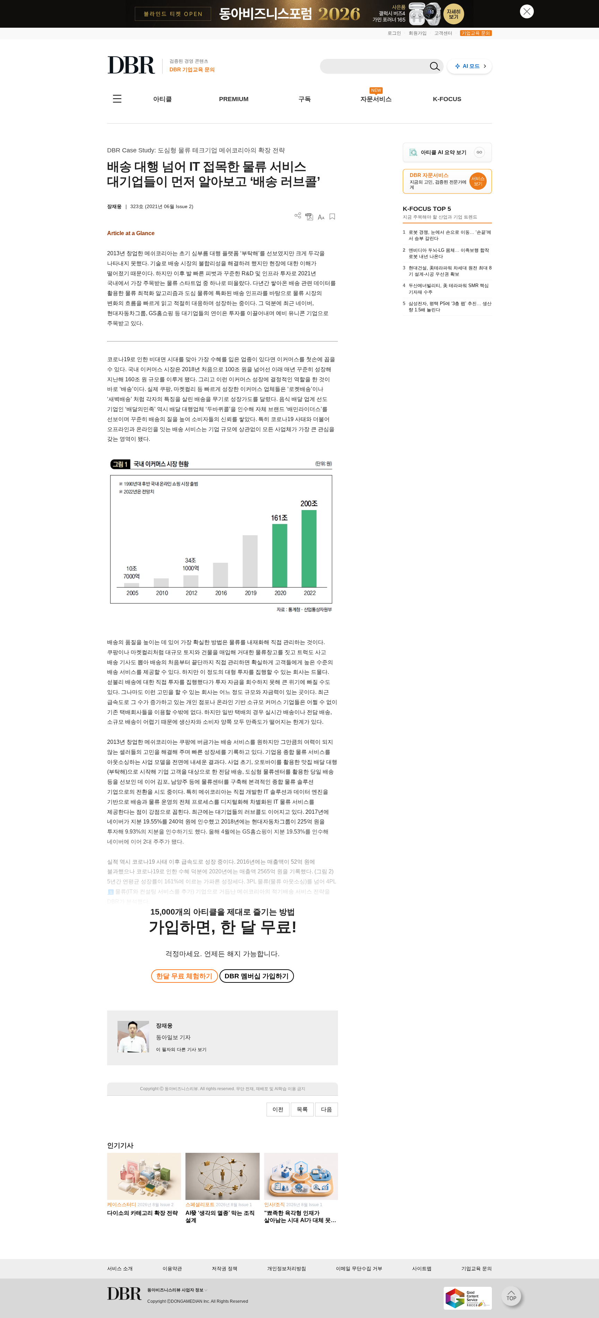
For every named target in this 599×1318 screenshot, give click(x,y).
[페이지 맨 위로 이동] (513, 1298)
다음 (326, 1109)
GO (479, 152)
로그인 (394, 33)
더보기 (298, 215)
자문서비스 (376, 99)
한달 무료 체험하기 (184, 976)
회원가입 (418, 33)
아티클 (162, 99)
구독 (304, 99)
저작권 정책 (224, 1268)
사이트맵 (422, 1268)
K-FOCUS (447, 99)
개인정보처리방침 (286, 1268)
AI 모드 (471, 66)
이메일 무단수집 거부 (359, 1268)
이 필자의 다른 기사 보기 (181, 1049)
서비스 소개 (120, 1268)
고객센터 (443, 33)
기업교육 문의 (476, 33)
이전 (278, 1109)
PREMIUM (234, 99)
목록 (302, 1109)
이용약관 (172, 1268)
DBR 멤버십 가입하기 (257, 976)
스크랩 (332, 216)
